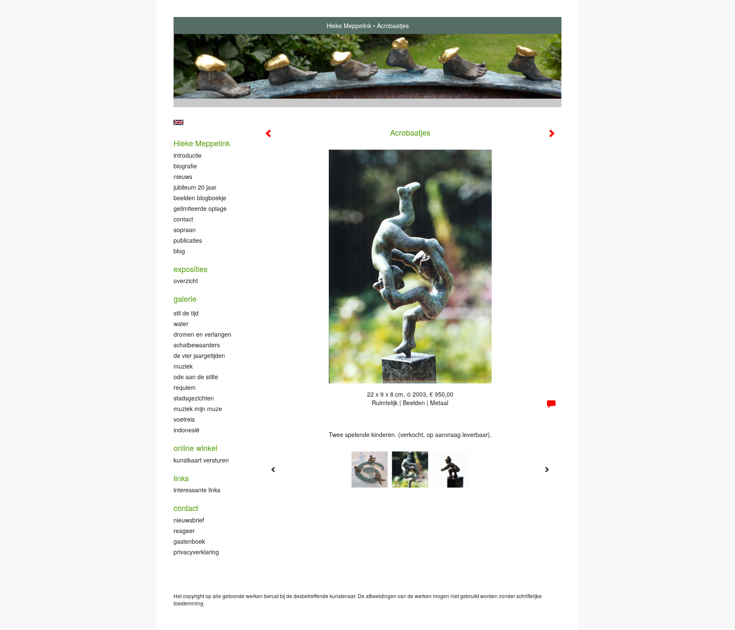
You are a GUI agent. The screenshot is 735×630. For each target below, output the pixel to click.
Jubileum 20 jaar (195, 187)
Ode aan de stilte (196, 376)
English (178, 122)
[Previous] (273, 469)
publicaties (188, 240)
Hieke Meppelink (349, 25)
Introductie (188, 155)
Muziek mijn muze (198, 408)
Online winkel (195, 448)
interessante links (197, 489)
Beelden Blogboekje (200, 197)
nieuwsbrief (189, 520)
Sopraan (185, 229)
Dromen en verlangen (202, 334)
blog (179, 251)
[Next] (546, 469)
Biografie (185, 166)
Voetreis (184, 419)
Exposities (191, 269)
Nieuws (183, 176)
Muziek (183, 366)
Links (181, 478)
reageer (184, 530)
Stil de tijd (186, 313)
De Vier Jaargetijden (199, 355)
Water (181, 323)
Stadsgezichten (194, 398)
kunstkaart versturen (201, 460)
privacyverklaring (196, 552)
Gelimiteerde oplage (200, 208)
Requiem (185, 387)
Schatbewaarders (197, 345)
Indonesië (186, 430)
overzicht (186, 280)
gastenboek (189, 541)
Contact (183, 219)
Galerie (185, 298)
